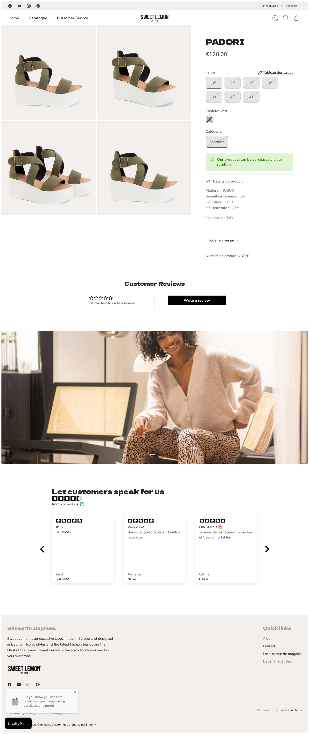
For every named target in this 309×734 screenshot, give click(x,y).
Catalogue (38, 18)
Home (13, 18)
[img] (157, 498)
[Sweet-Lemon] (154, 18)
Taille (210, 72)
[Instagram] (29, 5)
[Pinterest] (38, 5)
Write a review (197, 300)
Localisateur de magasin (282, 653)
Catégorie (214, 131)
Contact (269, 646)
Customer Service (72, 18)
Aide (266, 638)
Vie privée (263, 710)
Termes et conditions (288, 710)
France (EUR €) (269, 6)
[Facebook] (10, 5)
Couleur (216, 111)
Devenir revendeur (278, 661)
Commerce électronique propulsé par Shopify (66, 725)
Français (291, 6)
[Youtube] (19, 5)
